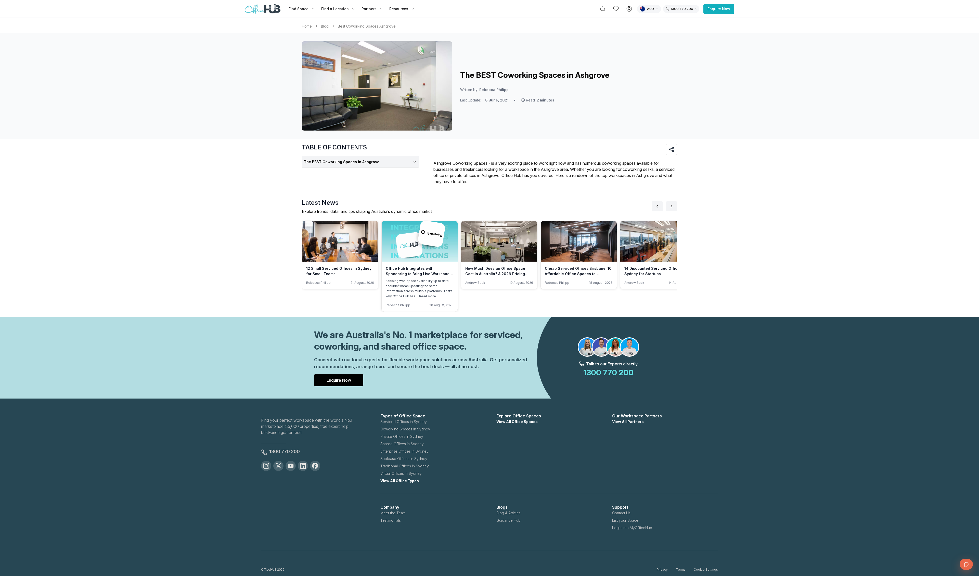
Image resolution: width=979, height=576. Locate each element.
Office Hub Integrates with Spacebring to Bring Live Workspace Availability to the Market (419, 273)
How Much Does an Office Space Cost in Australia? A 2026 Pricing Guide (495, 273)
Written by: (484, 89)
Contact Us (621, 513)
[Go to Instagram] (266, 466)
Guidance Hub (508, 520)
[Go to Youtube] (291, 466)
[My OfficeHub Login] (629, 9)
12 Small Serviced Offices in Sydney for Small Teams (338, 271)
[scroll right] (671, 206)
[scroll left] (657, 206)
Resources (398, 9)
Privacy (662, 569)
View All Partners (628, 421)
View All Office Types (399, 481)
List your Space (625, 520)
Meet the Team (393, 513)
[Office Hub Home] (262, 9)
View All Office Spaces (517, 421)
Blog (325, 26)
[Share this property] (671, 149)
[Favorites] (616, 9)
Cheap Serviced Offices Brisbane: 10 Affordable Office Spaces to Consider (578, 273)
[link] (367, 26)
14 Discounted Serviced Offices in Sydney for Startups (655, 271)
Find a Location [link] (335, 9)
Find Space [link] (298, 9)
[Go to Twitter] (278, 466)
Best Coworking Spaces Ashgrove (367, 26)
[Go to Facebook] (315, 466)
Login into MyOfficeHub (632, 528)
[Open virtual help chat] (966, 564)
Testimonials (390, 520)
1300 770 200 (284, 451)
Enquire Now (718, 9)
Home (307, 26)
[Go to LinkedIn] (303, 466)
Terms (681, 569)
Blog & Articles (508, 513)
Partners (369, 9)
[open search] (602, 9)
